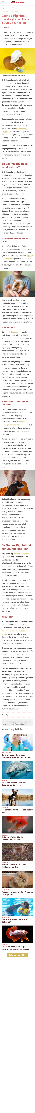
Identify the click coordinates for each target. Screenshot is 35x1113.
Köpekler (5, 807)
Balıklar (4, 780)
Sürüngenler (6, 753)
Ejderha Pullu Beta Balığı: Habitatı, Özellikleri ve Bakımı (15, 948)
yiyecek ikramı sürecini (13, 332)
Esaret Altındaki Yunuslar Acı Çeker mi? (15, 920)
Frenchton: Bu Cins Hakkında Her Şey (17, 811)
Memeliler (5, 917)
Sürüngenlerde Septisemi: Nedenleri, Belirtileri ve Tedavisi (16, 756)
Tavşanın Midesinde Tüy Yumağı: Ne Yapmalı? (17, 893)
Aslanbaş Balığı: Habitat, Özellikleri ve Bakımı (13, 838)
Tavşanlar (5, 890)
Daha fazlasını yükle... (17, 955)
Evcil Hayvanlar (14, 8)
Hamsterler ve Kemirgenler (10, 11)
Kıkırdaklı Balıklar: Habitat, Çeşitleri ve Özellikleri (14, 783)
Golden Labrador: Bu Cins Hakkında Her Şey (14, 865)
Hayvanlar (5, 8)
